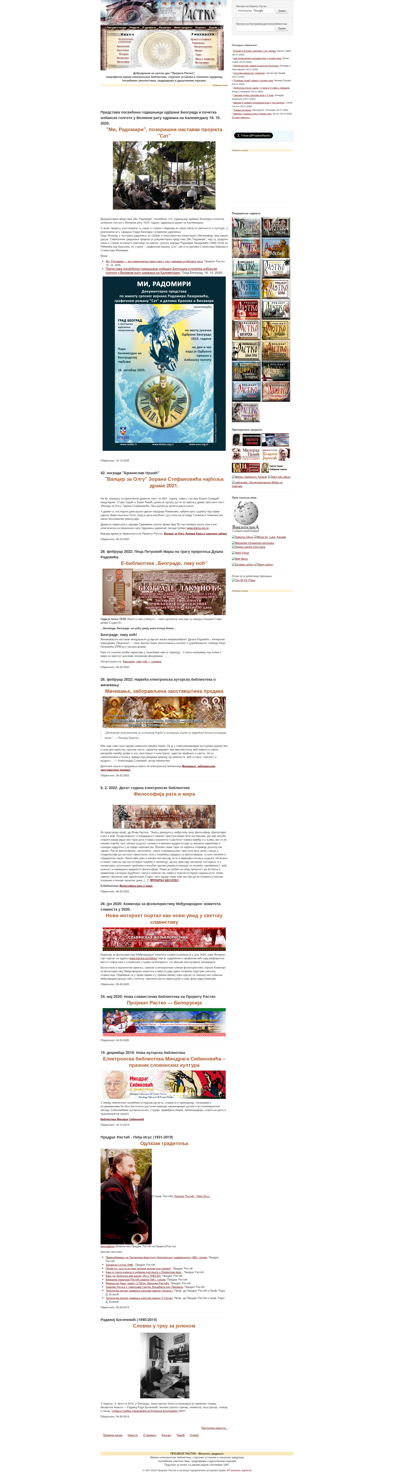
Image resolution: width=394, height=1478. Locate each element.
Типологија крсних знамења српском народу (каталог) (139, 1290)
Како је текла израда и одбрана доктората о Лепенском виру (144, 1272)
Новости (133, 1435)
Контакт (166, 1435)
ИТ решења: (239, 1470)
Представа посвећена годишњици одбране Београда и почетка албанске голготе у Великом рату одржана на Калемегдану (161, 270)
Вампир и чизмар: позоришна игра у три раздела (258, 102)
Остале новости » (241, 117)
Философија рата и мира (135, 886)
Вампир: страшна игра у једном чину (252, 113)
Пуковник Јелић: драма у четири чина (253, 80)
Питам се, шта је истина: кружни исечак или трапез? (138, 1268)
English (194, 1435)
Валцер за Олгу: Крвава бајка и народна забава (195, 533)
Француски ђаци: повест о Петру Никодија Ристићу (137, 1283)
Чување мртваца (242, 109)
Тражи (282, 11)
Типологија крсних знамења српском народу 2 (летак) (139, 1298)
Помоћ (181, 1435)
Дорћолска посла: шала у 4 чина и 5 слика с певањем (261, 87)
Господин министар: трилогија (249, 73)
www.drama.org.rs (197, 528)
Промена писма (112, 1435)
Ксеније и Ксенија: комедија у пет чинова (254, 50)
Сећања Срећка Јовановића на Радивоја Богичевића (144, 1411)
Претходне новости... (214, 1428)
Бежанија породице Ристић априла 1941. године (136, 1279)
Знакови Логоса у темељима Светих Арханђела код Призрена (144, 1287)
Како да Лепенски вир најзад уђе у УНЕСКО (133, 1276)
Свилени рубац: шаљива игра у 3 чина (253, 95)
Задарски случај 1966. (120, 1265)
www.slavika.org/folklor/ (143, 958)
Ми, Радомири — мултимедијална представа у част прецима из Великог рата (154, 261)
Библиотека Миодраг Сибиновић (122, 1119)
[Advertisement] (164, 94)
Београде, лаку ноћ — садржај (142, 661)
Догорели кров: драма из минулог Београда (255, 65)
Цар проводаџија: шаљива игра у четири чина (257, 58)
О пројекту (149, 1435)
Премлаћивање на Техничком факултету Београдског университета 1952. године (156, 1257)
